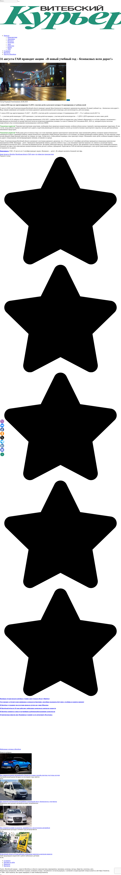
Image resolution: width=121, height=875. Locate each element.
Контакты (7, 52)
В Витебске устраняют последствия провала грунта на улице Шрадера (24, 705)
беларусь (6, 154)
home (1, 154)
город (33, 154)
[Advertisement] (56, 733)
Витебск (12, 154)
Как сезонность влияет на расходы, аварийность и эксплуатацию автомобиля (25, 828)
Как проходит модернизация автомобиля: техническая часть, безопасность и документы (28, 801)
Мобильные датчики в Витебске (10, 749)
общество (41, 154)
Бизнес (10, 47)
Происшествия (12, 37)
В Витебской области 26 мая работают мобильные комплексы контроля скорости (28, 708)
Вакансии (7, 864)
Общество (11, 46)
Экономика (11, 39)
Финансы (11, 40)
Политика (11, 42)
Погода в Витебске (10, 54)
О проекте (7, 51)
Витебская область (22, 154)
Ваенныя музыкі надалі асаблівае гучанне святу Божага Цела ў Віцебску (25, 699)
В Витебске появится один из (10, 711)
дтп (36, 154)
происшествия (49, 154)
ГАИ (29, 154)
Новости (6, 35)
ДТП (9, 49)
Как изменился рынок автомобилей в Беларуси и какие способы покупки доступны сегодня (30, 775)
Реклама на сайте (9, 862)
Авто (9, 44)
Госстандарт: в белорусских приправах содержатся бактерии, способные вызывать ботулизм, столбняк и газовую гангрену (42, 702)
